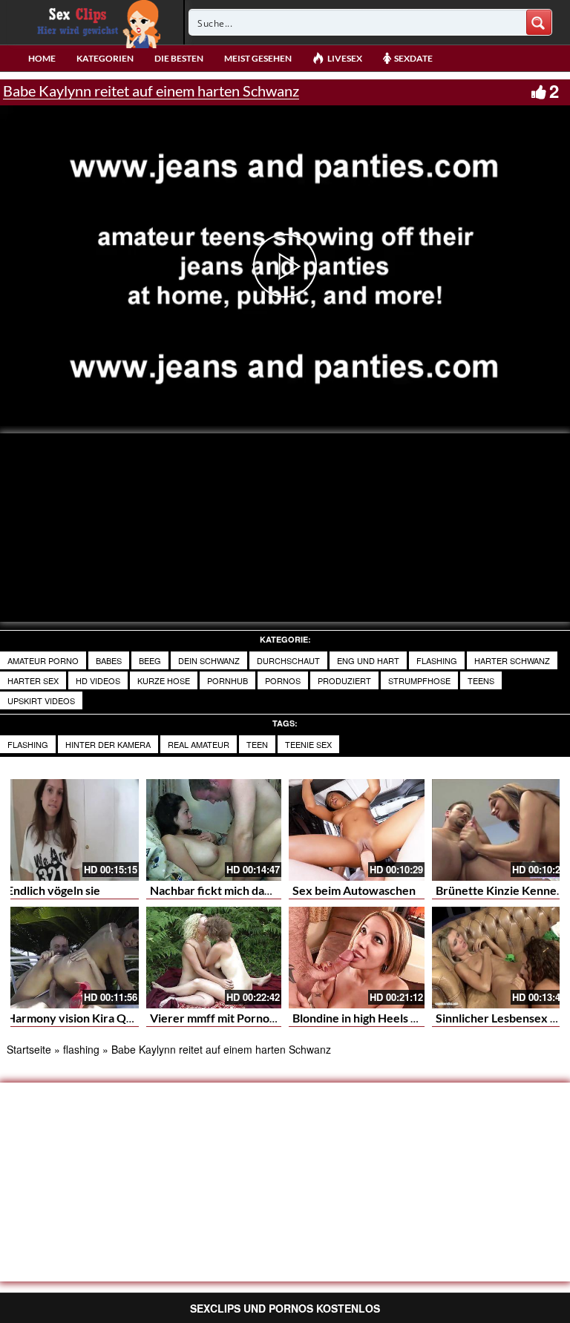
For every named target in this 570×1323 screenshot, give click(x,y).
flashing (27, 744)
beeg (150, 660)
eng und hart (368, 660)
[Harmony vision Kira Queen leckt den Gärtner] (71, 957)
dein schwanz (209, 660)
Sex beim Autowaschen (354, 890)
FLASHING (436, 660)
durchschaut (288, 660)
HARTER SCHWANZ (512, 660)
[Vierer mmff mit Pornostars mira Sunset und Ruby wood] (214, 957)
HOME (42, 58)
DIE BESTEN (178, 58)
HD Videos (98, 680)
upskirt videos (41, 700)
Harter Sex (33, 680)
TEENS (481, 680)
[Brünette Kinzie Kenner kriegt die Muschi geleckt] (500, 830)
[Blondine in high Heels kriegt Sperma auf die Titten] (357, 957)
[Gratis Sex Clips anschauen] (95, 22)
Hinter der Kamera (108, 744)
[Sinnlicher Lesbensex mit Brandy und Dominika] (500, 957)
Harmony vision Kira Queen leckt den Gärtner (128, 1018)
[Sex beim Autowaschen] (357, 830)
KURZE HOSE (163, 680)
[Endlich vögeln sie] (71, 830)
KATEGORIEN (105, 58)
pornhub (227, 680)
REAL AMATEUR (198, 744)
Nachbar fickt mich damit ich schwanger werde (273, 890)
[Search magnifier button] (538, 22)
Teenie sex (308, 744)
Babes (109, 660)
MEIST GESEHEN (258, 58)
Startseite (29, 1049)
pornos (283, 680)
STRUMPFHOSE (419, 680)
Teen (257, 744)
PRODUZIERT (344, 680)
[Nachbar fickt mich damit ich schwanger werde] (214, 830)
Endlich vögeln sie (53, 890)
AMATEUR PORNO (43, 660)
